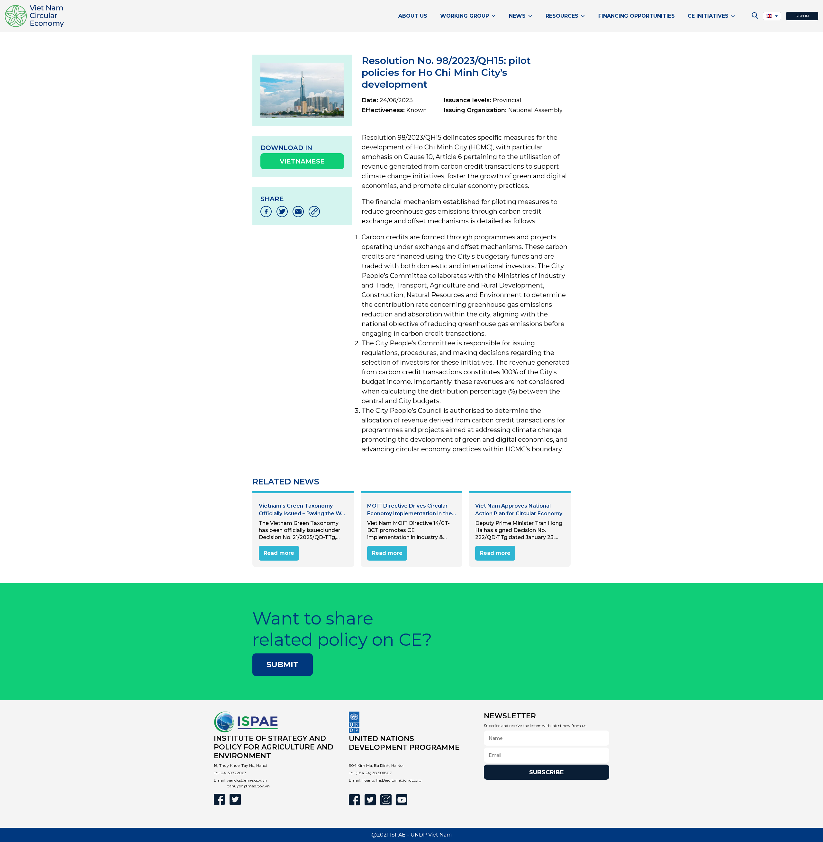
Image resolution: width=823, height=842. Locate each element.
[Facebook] (219, 799)
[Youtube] (401, 799)
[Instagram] (386, 799)
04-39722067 (233, 772)
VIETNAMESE (302, 161)
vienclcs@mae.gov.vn (247, 780)
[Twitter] (235, 799)
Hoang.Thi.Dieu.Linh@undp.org (391, 780)
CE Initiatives (708, 16)
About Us (412, 16)
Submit (283, 664)
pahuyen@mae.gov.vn (248, 786)
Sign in (802, 16)
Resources (562, 16)
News (517, 16)
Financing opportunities (636, 16)
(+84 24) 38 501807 (374, 772)
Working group (464, 16)
